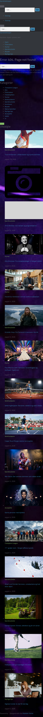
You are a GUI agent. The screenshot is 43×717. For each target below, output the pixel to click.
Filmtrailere (9, 44)
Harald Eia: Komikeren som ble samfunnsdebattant (22, 297)
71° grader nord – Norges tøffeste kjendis (19, 548)
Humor (7, 47)
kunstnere (8, 104)
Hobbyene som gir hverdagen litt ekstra (18, 665)
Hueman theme (28, 713)
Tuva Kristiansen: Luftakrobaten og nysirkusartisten (22, 155)
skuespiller (8, 114)
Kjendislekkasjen (5, 1)
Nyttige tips (9, 54)
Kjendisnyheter (10, 49)
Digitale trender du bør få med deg (16, 704)
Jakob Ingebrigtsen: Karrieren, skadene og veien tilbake (23, 406)
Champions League (11, 88)
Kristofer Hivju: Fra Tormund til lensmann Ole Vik (21, 332)
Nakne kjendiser (10, 109)
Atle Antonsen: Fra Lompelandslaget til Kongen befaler (23, 261)
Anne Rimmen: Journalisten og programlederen (21, 226)
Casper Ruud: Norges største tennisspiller (19, 441)
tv (5, 118)
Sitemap (7, 16)
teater (7, 116)
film (6, 90)
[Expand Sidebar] (2, 80)
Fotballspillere (9, 95)
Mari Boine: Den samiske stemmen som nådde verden (23, 476)
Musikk (7, 52)
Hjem (6, 42)
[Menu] (2, 6)
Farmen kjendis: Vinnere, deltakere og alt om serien (22, 626)
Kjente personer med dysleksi (15, 512)
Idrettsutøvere (10, 99)
